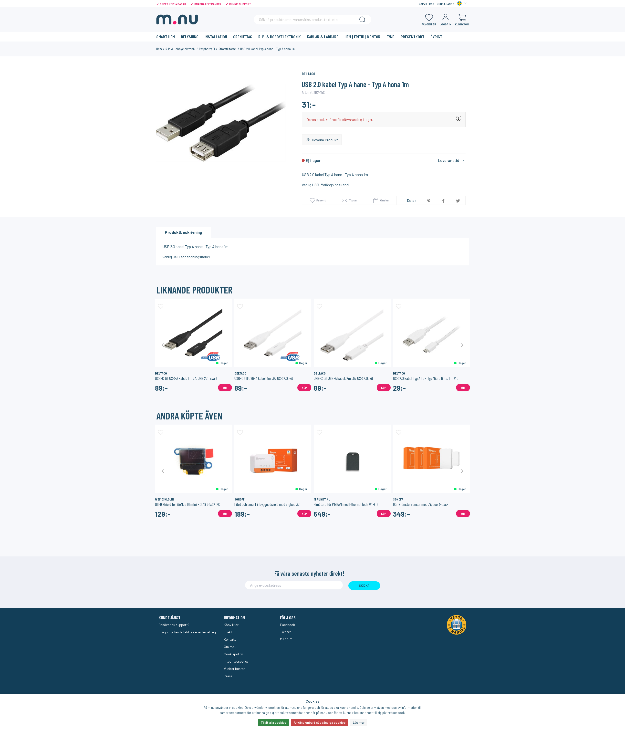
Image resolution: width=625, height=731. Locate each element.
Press (228, 676)
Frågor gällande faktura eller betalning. (188, 632)
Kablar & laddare (322, 36)
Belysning (189, 36)
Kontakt (230, 639)
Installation (216, 36)
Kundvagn (462, 24)
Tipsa (352, 200)
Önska (384, 200)
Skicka (364, 585)
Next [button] (462, 345)
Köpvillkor (426, 4)
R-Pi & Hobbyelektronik (279, 36)
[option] (221, 123)
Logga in (445, 24)
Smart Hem (165, 36)
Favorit (321, 200)
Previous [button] (163, 345)
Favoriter (428, 24)
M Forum (286, 639)
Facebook (287, 625)
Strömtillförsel (228, 49)
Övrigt (436, 36)
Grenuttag (242, 36)
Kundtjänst (445, 4)
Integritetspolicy (236, 661)
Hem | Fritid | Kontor (362, 36)
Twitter (285, 632)
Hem (159, 49)
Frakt (228, 632)
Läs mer (359, 722)
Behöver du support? (174, 625)
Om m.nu (230, 647)
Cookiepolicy (233, 654)
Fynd (390, 36)
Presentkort (412, 36)
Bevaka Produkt (324, 139)
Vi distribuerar (234, 669)
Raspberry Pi (207, 49)
